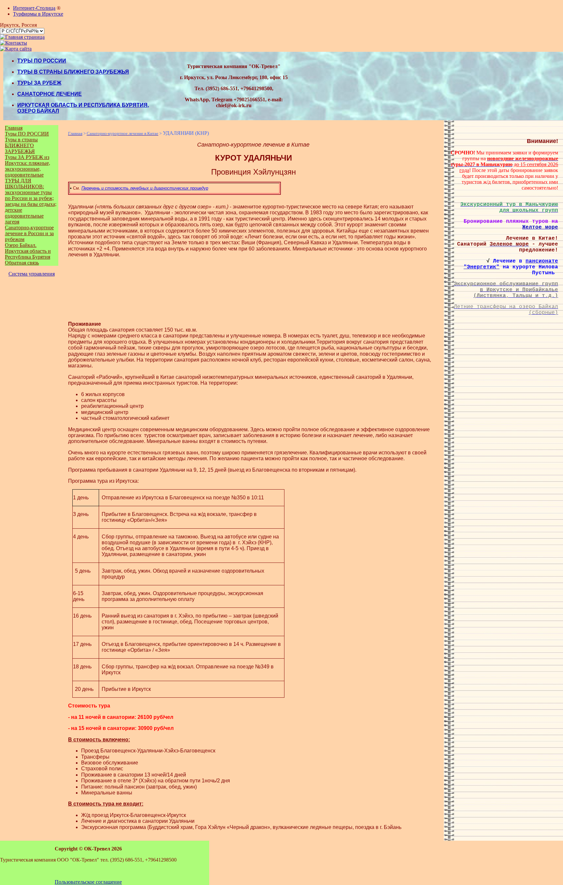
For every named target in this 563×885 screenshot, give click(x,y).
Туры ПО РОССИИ (27, 133)
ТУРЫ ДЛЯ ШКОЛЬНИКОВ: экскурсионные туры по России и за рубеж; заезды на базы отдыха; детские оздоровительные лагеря (30, 201)
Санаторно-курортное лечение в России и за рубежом (29, 233)
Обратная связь (22, 262)
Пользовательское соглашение (88, 882)
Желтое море (540, 227)
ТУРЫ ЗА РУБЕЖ (39, 83)
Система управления (31, 274)
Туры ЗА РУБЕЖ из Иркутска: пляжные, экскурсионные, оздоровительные (27, 166)
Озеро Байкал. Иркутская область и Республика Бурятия (28, 251)
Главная (13, 128)
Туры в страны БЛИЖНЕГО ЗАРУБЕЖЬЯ (21, 145)
